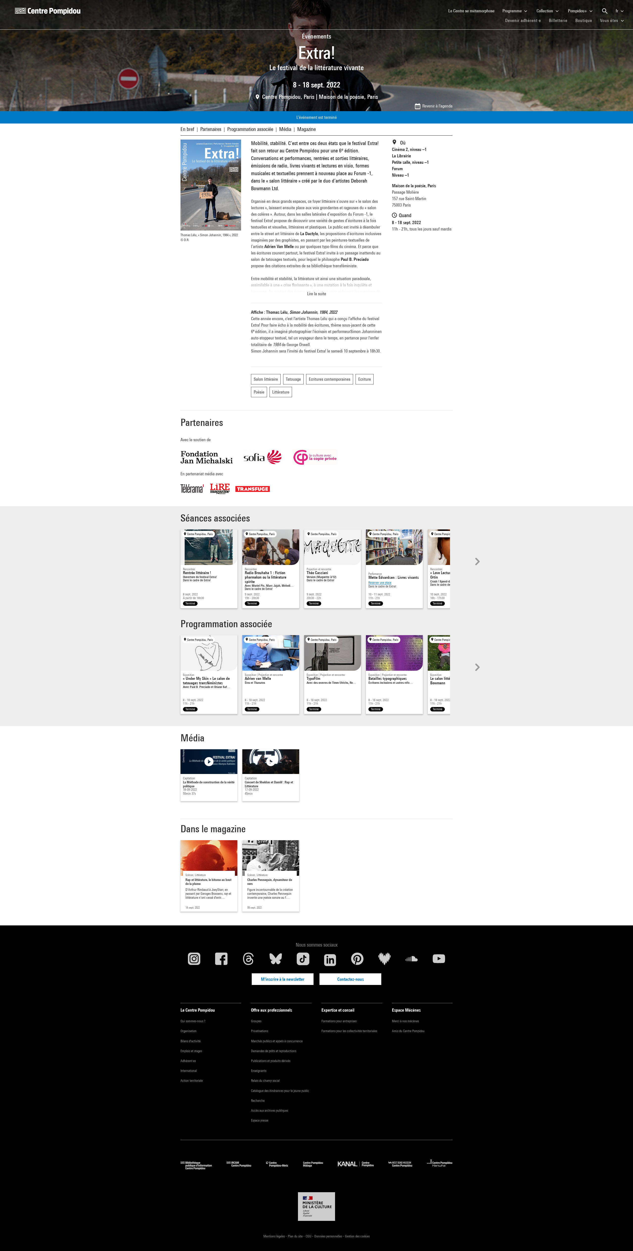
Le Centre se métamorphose (473, 10)
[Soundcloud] (411, 960)
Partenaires (210, 129)
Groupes (256, 1021)
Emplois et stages (191, 1051)
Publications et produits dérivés (270, 1061)
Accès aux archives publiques (269, 1110)
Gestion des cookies (357, 1236)
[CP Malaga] (316, 1168)
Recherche (258, 1101)
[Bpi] (200, 1168)
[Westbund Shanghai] (404, 1168)
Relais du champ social (265, 1081)
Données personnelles (328, 1236)
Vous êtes (609, 20)
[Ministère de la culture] (316, 1206)
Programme (512, 10)
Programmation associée (250, 129)
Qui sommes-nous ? (193, 1021)
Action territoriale (192, 1081)
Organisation (189, 1031)
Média (285, 129)
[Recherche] (605, 11)
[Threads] (248, 960)
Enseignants (258, 1071)
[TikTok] (302, 960)
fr (617, 10)
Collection (545, 10)
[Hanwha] (439, 1168)
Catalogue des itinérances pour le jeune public (280, 1091)
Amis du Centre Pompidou (408, 1031)
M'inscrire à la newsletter (282, 979)
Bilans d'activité (191, 1041)
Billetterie (558, 20)
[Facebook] (221, 960)
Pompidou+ (578, 10)
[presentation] (476, 561)
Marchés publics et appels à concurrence (277, 1041)
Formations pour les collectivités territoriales (349, 1031)
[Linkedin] (330, 960)
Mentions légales (274, 1236)
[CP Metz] (280, 1168)
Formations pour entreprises (339, 1021)
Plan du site (295, 1236)
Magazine (306, 129)
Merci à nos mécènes (405, 1021)
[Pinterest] (357, 960)
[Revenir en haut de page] (621, 1239)
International (189, 1071)
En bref (187, 129)
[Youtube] (438, 960)
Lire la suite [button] (316, 293)
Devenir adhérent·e (525, 20)
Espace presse (259, 1120)
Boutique (585, 20)
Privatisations (259, 1031)
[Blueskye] (275, 960)
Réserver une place (379, 582)
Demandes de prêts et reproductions (273, 1051)
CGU (309, 1236)
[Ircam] (242, 1168)
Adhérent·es (188, 1061)
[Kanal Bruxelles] (359, 1168)
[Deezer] (384, 960)
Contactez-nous (350, 979)
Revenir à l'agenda (437, 105)
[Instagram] (194, 960)
